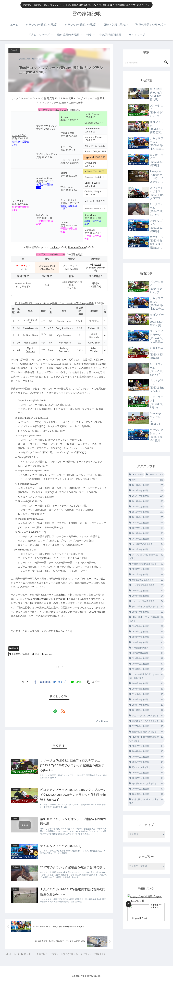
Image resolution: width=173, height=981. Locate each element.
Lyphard (89, 157)
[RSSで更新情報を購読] (63, 711)
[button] (93, 682)
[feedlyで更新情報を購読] (55, 711)
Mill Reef (89, 201)
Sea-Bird (46, 269)
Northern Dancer (77, 247)
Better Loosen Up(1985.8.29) (33, 417)
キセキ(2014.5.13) (63, 599)
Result (15, 648)
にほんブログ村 (136, 900)
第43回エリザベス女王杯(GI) (52, 594)
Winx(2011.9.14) (27, 549)
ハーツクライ (19, 135)
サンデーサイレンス (47, 125)
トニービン (66, 147)
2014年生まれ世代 (20, 654)
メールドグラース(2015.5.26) (46, 363)
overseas (49, 654)
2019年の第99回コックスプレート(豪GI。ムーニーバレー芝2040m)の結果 (54, 303)
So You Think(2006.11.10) (32, 532)
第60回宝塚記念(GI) (37, 599)
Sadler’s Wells (92, 182)
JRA (37, 654)
